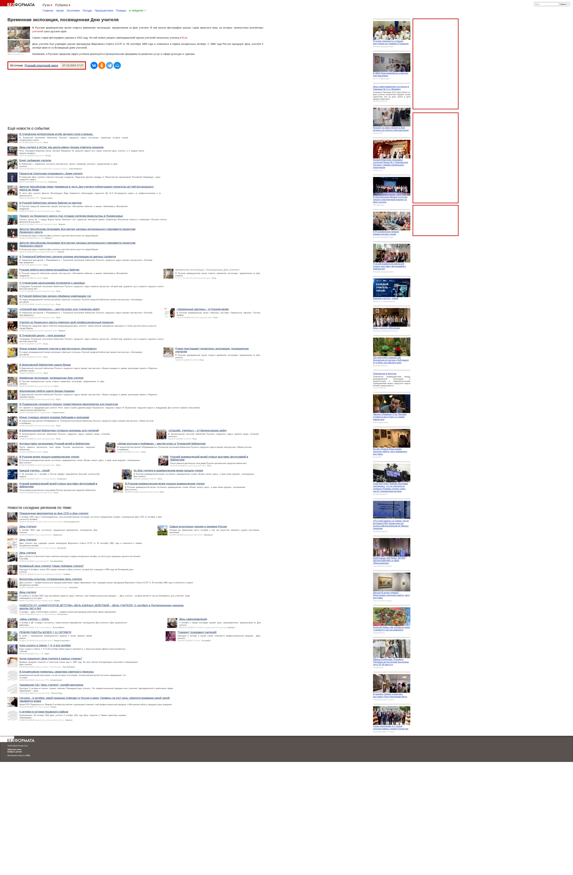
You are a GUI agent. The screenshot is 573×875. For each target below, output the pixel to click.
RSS (28, 755)
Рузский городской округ (41, 65)
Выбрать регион (14, 752)
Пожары (121, 10)
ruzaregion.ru (18, 54)
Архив (60, 10)
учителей (37, 31)
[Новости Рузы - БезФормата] (18, 3)
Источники (73, 10)
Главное (48, 10)
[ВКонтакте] (94, 65)
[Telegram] (109, 65)
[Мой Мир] (117, 65)
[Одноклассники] (101, 65)
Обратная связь (14, 749)
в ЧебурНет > (137, 10)
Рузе (184, 37)
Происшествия (104, 10)
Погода (87, 10)
